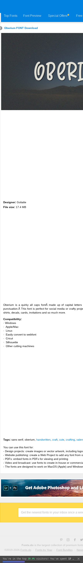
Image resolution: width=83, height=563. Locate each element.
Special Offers (57, 15)
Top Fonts (10, 15)
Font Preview (32, 15)
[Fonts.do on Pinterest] (61, 540)
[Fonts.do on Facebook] (74, 540)
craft (55, 439)
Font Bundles (64, 549)
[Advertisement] (41, 154)
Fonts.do (25, 549)
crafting (70, 439)
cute (61, 439)
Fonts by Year (43, 549)
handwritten (43, 439)
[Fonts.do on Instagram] (68, 540)
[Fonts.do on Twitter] (81, 540)
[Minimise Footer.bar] (78, 559)
